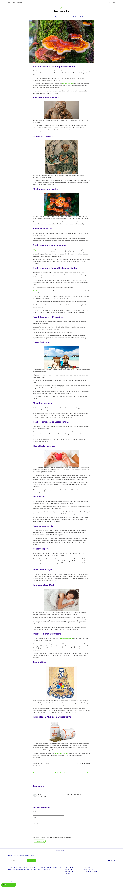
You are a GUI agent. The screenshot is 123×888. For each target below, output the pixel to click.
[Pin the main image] (87, 763)
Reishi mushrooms (38, 291)
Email (34, 817)
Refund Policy (69, 869)
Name (34, 811)
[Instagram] (112, 860)
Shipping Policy (69, 871)
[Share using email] (89, 763)
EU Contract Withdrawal (90, 871)
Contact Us (68, 873)
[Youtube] (109, 860)
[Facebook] (106, 860)
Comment (35, 823)
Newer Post (86, 773)
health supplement (68, 83)
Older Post (36, 773)
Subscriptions (69, 867)
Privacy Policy (87, 867)
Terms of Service (88, 869)
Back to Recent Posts (61, 773)
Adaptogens (36, 250)
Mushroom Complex (66, 638)
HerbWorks (20, 881)
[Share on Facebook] (82, 763)
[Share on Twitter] (84, 763)
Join (14, 2)
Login (9, 2)
